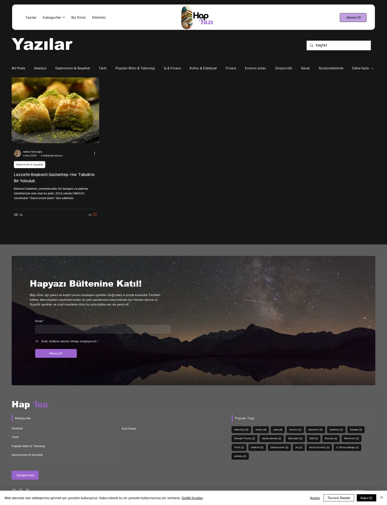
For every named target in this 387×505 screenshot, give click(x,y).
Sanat (305, 68)
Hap (30, 404)
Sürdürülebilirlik (331, 68)
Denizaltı (296, 438)
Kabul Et (366, 498)
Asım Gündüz (320, 447)
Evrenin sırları (255, 68)
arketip (241, 456)
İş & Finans (172, 68)
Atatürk (258, 447)
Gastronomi (281, 447)
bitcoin (296, 429)
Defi (315, 438)
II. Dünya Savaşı (348, 447)
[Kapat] (381, 497)
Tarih (103, 68)
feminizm (352, 438)
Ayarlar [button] (315, 498)
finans (262, 429)
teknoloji (242, 429)
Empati (357, 429)
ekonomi (316, 429)
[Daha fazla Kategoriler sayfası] (64, 17)
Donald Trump (246, 438)
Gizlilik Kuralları (192, 498)
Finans (231, 68)
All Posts (18, 68)
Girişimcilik (283, 68)
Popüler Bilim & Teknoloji (135, 68)
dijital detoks (273, 438)
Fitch (240, 447)
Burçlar (332, 438)
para (279, 429)
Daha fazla (360, 68)
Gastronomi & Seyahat (72, 68)
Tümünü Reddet (338, 498)
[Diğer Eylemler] (96, 153)
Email (39, 321)
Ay (300, 447)
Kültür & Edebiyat (203, 68)
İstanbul (40, 68)
